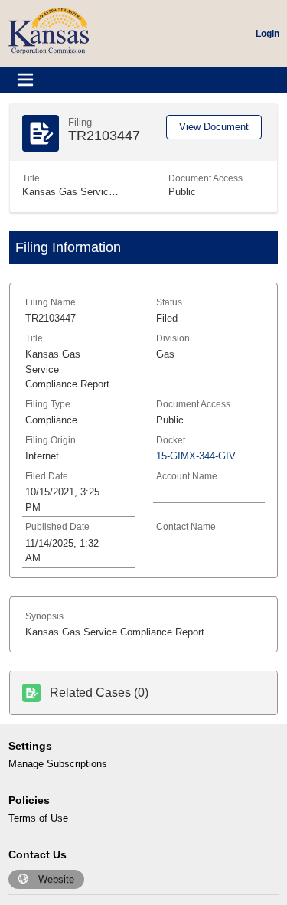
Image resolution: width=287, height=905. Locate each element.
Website (56, 879)
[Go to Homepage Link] (48, 30)
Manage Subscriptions (57, 763)
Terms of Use (38, 818)
